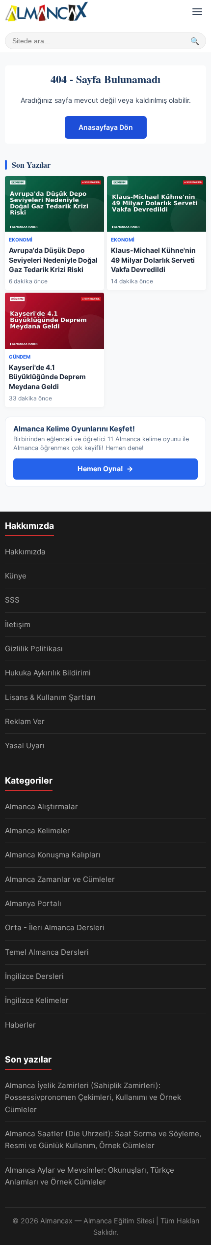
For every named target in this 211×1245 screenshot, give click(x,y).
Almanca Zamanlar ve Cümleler (60, 879)
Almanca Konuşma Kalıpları (53, 854)
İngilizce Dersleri (34, 976)
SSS (12, 600)
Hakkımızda (25, 551)
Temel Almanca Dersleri (47, 952)
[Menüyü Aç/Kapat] (197, 12)
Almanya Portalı (33, 903)
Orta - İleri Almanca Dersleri (55, 927)
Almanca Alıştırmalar (41, 806)
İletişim (17, 624)
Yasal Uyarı (25, 745)
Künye (15, 575)
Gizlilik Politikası (34, 648)
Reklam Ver (25, 721)
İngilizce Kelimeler (37, 1000)
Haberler (20, 1025)
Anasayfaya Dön (106, 127)
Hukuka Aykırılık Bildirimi (48, 672)
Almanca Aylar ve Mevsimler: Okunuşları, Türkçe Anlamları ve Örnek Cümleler (89, 1175)
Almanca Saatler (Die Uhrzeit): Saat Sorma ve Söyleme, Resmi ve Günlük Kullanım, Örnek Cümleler (103, 1139)
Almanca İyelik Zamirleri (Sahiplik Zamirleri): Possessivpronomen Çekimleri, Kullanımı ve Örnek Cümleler (93, 1097)
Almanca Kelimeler (37, 830)
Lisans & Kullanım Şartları (50, 697)
